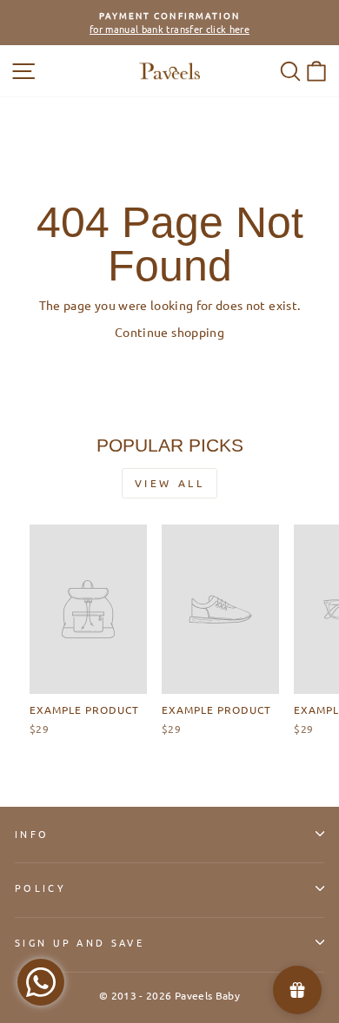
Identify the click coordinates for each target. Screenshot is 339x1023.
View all (170, 483)
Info (32, 834)
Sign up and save (79, 942)
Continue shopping (169, 332)
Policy (40, 887)
